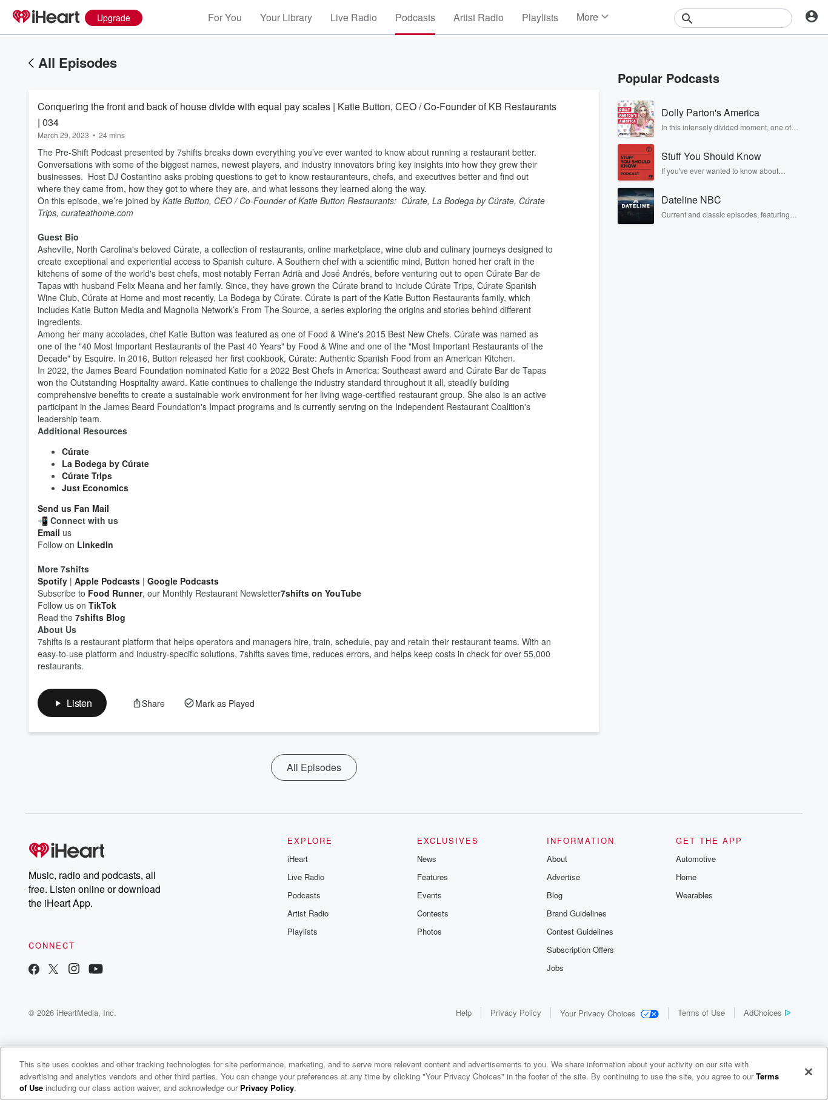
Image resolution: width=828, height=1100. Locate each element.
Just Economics (95, 488)
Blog (555, 895)
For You (225, 17)
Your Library (286, 17)
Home (686, 877)
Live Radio (353, 17)
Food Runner (115, 593)
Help (464, 1012)
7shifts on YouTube (321, 593)
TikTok (102, 605)
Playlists (540, 17)
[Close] (808, 1071)
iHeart (297, 858)
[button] (72, 703)
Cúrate (75, 451)
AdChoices (763, 1012)
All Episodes (77, 62)
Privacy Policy (515, 1012)
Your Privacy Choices (598, 1013)
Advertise (563, 877)
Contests (433, 913)
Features (432, 877)
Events (429, 895)
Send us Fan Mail (73, 508)
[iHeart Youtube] (95, 970)
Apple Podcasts (107, 581)
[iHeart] (45, 17)
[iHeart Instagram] (73, 970)
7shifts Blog (100, 617)
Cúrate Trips (87, 475)
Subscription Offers (580, 949)
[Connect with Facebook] (33, 970)
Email (49, 532)
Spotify (52, 581)
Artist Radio (478, 17)
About (557, 858)
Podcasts (415, 17)
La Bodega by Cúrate (105, 463)
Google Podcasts (183, 581)
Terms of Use (701, 1012)
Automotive (696, 858)
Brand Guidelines (577, 913)
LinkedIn (95, 544)
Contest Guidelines (580, 931)
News (426, 858)
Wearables (694, 895)
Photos (429, 931)
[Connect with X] (53, 970)
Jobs (555, 967)
